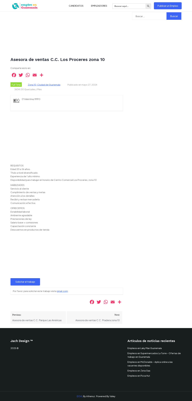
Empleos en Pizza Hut (139, 375)
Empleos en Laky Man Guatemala (145, 348)
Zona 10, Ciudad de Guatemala (44, 84)
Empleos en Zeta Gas (139, 370)
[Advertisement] (66, 34)
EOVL (80, 396)
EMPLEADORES (99, 5)
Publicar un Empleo (167, 5)
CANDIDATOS (76, 5)
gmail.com (62, 291)
